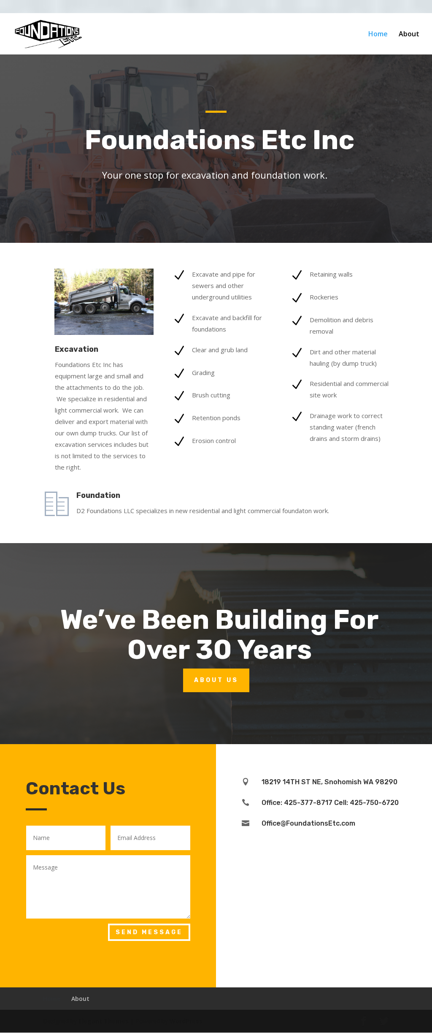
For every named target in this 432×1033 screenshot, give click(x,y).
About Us (216, 680)
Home (378, 34)
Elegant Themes (103, 1021)
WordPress (186, 1021)
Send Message (149, 932)
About (409, 34)
